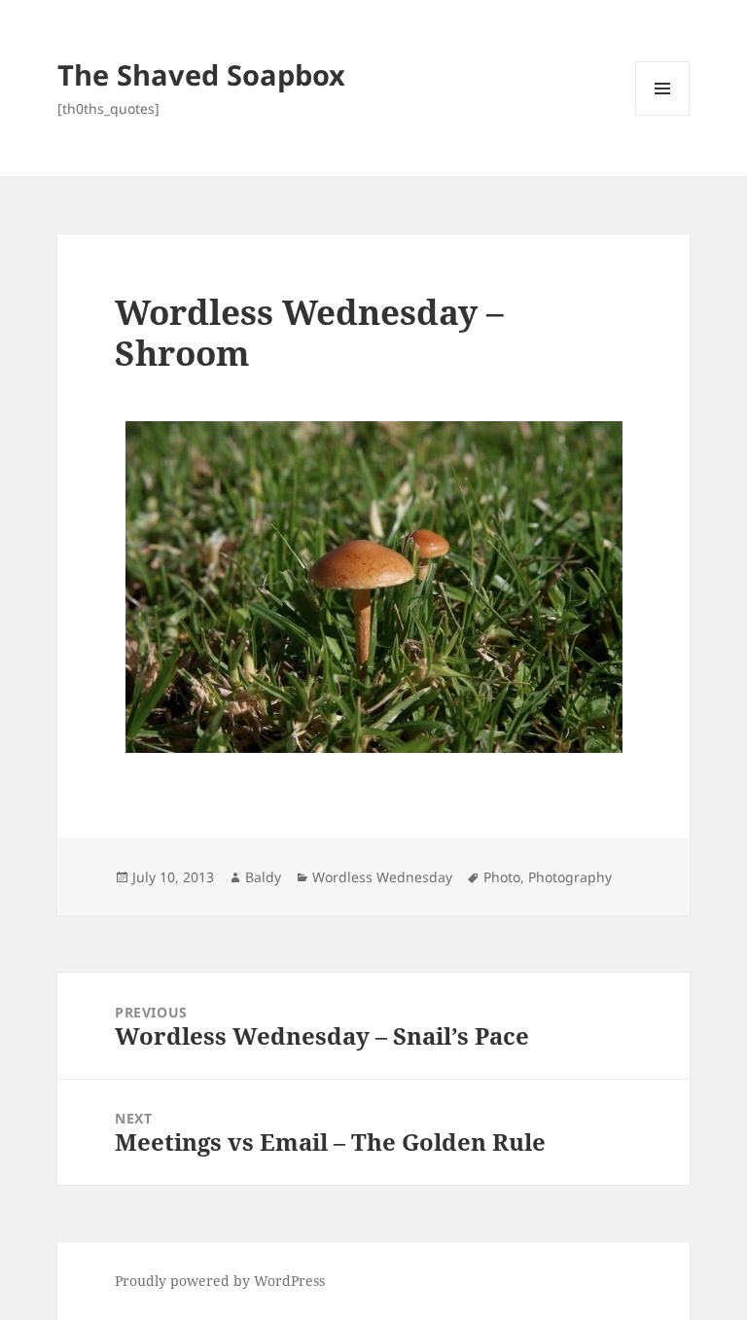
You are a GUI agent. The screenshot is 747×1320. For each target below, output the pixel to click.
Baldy (263, 877)
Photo (501, 877)
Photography (570, 877)
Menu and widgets (663, 115)
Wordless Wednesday (382, 877)
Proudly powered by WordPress (220, 1280)
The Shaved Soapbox (201, 74)
